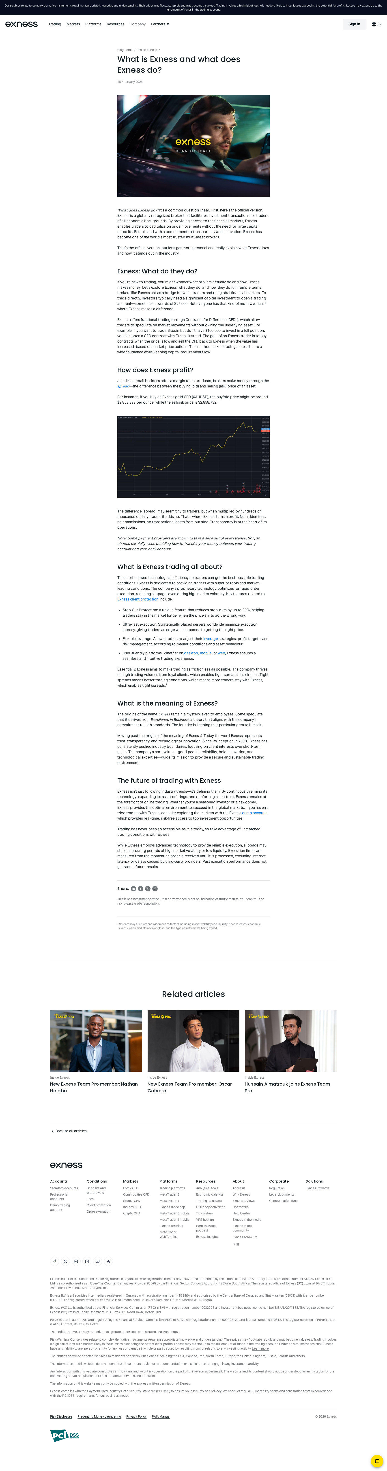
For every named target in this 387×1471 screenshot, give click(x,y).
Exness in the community (242, 1228)
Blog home (125, 50)
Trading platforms (172, 1188)
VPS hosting (205, 1220)
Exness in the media (247, 1220)
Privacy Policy (136, 1416)
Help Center (241, 1213)
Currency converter (210, 1207)
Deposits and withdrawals (96, 1190)
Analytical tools (207, 1188)
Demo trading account (60, 1207)
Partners (158, 24)
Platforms (93, 24)
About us (239, 1188)
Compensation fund (283, 1201)
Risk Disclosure (61, 1416)
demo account (254, 813)
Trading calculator (209, 1201)
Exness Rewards (317, 1188)
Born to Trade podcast (206, 1228)
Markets (73, 24)
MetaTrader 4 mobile (174, 1220)
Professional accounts (59, 1196)
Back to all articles (71, 1131)
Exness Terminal (171, 1226)
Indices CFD (132, 1207)
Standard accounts (64, 1188)
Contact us (241, 1207)
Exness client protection (138, 599)
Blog (236, 1244)
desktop (191, 653)
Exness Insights (207, 1237)
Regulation (277, 1188)
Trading (54, 24)
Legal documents (281, 1194)
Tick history (204, 1213)
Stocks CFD (131, 1201)
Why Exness (241, 1194)
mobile (206, 653)
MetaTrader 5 (169, 1194)
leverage (210, 638)
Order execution (98, 1211)
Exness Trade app (172, 1207)
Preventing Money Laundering (99, 1416)
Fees (90, 1199)
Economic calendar (210, 1194)
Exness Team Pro (245, 1237)
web (221, 653)
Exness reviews (244, 1201)
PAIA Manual (161, 1416)
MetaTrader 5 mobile (174, 1213)
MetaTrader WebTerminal (169, 1234)
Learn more (260, 1348)
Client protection (99, 1205)
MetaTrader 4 (169, 1201)
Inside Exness (147, 50)
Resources (115, 24)
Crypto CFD (131, 1213)
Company (138, 24)
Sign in (354, 24)
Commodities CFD (136, 1194)
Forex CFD (130, 1188)
